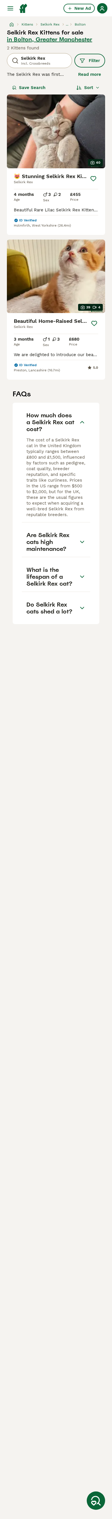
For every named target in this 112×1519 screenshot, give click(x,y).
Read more (89, 74)
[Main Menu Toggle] (10, 8)
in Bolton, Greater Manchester (49, 39)
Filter (94, 60)
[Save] (93, 178)
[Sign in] (102, 8)
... (67, 24)
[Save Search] (96, 1500)
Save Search (32, 87)
